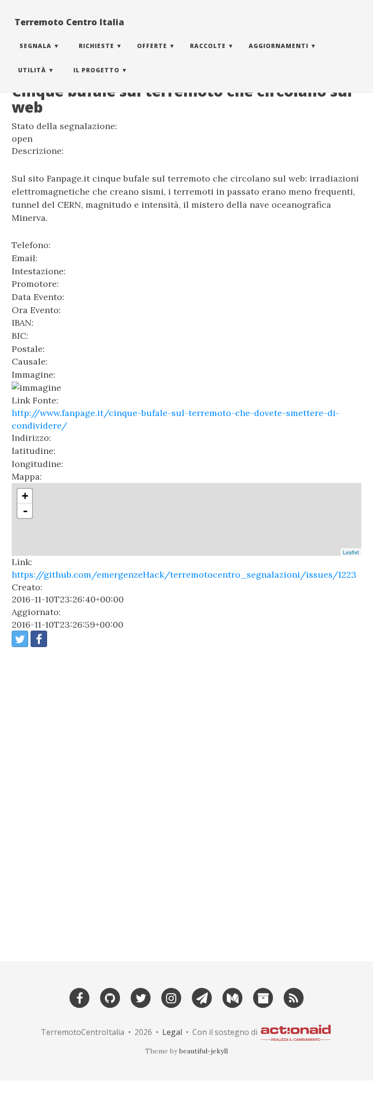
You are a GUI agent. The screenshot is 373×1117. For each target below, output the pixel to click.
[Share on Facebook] (39, 639)
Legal (172, 1032)
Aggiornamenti (278, 46)
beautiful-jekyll (203, 1051)
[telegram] (202, 997)
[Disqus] (186, 800)
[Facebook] (79, 997)
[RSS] (293, 997)
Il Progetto (96, 70)
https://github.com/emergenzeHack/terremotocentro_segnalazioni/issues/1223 (184, 574)
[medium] (232, 997)
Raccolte (208, 46)
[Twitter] (141, 997)
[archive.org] (263, 997)
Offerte (152, 46)
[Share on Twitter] (20, 639)
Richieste (96, 46)
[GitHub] (110, 997)
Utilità (32, 70)
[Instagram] (171, 997)
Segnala (35, 46)
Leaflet (351, 552)
